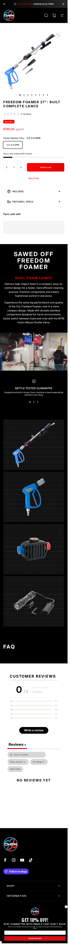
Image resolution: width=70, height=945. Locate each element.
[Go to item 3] (28, 95)
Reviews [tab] (17, 744)
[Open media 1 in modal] (58, 35)
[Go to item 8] (47, 95)
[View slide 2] (34, 402)
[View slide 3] (38, 402)
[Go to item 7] (44, 95)
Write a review (33, 730)
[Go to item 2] (24, 95)
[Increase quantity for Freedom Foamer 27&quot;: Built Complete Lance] (20, 167)
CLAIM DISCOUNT (35, 938)
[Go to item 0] (20, 95)
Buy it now (34, 178)
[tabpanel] (33, 784)
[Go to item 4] (32, 95)
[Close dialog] (66, 906)
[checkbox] (15, 769)
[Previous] (4, 4)
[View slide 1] (30, 402)
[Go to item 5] (36, 95)
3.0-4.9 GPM (13, 145)
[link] (35, 911)
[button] (33, 701)
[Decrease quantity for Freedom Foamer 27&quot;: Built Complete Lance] (6, 167)
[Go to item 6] (40, 95)
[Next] (63, 4)
